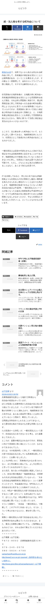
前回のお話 (6, 72)
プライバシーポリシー (12, 596)
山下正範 (5, 391)
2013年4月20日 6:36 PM (10, 394)
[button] (38, 27)
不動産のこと (8, 217)
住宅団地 (19, 217)
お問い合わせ (33, 596)
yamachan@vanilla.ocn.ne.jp (14, 554)
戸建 (36, 217)
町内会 (6, 220)
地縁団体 (29, 217)
